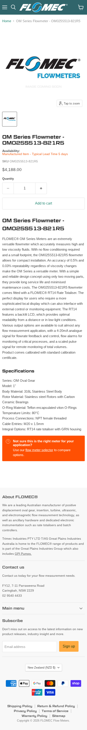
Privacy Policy (25, 711)
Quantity (8, 178)
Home (6, 21)
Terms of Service (55, 711)
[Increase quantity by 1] (41, 188)
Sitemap (58, 716)
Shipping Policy (19, 706)
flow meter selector (39, 450)
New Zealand (41, 667)
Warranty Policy (34, 716)
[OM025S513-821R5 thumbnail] (9, 119)
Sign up (69, 646)
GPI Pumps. (23, 553)
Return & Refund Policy (56, 706)
